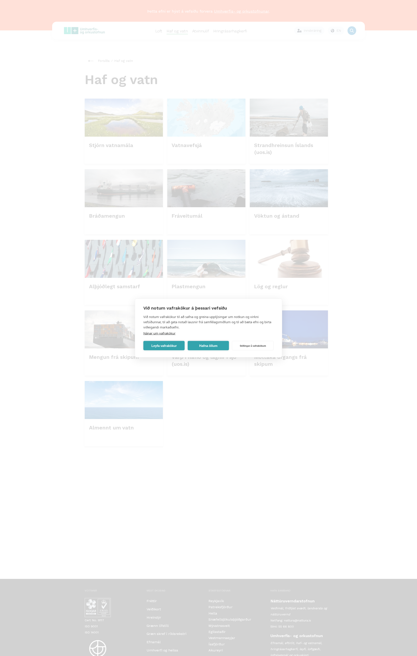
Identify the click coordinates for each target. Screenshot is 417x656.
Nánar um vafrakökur (159, 333)
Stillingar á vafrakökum (253, 345)
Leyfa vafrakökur (164, 345)
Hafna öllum (208, 345)
